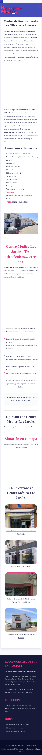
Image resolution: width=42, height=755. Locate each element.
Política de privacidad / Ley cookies (12, 749)
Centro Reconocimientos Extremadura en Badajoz (21, 636)
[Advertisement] (21, 85)
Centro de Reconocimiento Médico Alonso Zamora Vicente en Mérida (21, 600)
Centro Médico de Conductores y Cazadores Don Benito (21, 532)
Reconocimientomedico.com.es (14, 745)
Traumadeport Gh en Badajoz (21, 566)
